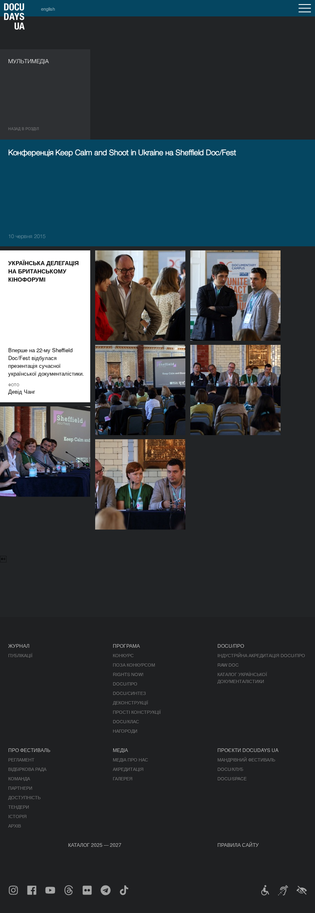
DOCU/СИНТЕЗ (129, 693)
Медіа (120, 749)
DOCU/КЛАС (126, 721)
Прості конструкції (137, 712)
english (48, 8)
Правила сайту (238, 844)
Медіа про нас (130, 759)
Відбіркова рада (27, 769)
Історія (17, 816)
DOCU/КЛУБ (230, 769)
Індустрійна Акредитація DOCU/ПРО (261, 655)
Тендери (18, 806)
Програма (126, 645)
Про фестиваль (29, 749)
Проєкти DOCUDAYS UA (247, 749)
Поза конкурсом (134, 664)
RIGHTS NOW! (128, 674)
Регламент (21, 759)
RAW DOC (228, 664)
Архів (14, 825)
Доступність (24, 797)
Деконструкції (130, 702)
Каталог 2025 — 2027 (94, 844)
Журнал (19, 645)
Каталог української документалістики (242, 677)
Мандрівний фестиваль (246, 759)
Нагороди (125, 730)
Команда (19, 778)
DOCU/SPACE (232, 778)
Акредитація (128, 769)
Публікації (20, 655)
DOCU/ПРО (125, 683)
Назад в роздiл (23, 128)
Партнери (20, 788)
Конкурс (123, 655)
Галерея (122, 778)
